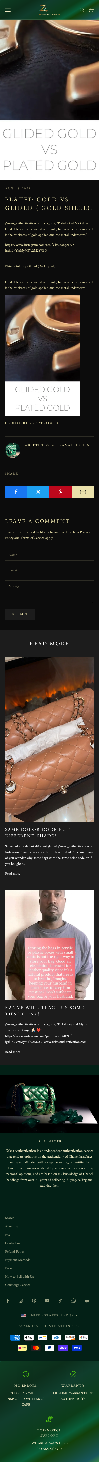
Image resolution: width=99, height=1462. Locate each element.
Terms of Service (32, 538)
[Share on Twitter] (38, 491)
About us (11, 1226)
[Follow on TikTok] (60, 1300)
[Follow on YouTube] (47, 1300)
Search (9, 1218)
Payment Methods (17, 1260)
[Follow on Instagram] (20, 1300)
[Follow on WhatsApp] (73, 1300)
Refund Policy (14, 1252)
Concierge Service (17, 1285)
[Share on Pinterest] (61, 491)
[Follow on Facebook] (7, 1300)
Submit (20, 614)
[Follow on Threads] (34, 1300)
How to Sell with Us (19, 1277)
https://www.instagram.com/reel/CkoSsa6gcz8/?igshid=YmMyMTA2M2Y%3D (39, 248)
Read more (12, 874)
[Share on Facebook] (16, 491)
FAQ (8, 1235)
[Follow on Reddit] (86, 1300)
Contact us (12, 1243)
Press (8, 1268)
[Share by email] (83, 491)
